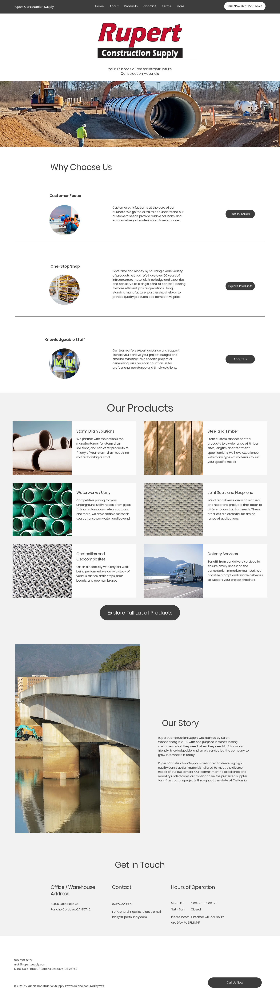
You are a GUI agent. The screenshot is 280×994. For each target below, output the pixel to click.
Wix (101, 986)
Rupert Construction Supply (34, 7)
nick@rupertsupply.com (129, 917)
